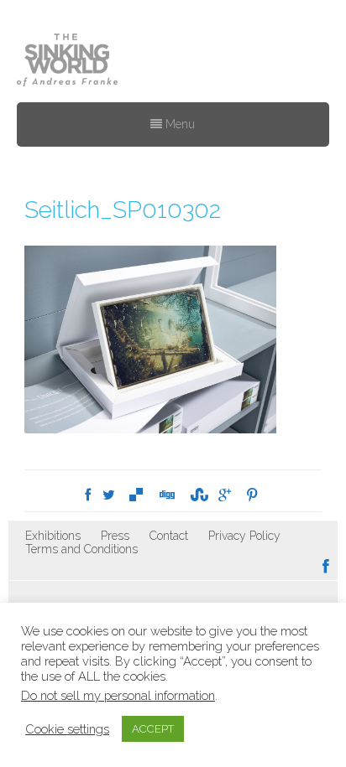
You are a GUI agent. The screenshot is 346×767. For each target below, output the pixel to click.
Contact (168, 535)
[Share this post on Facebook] (88, 495)
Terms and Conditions (81, 549)
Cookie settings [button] (67, 729)
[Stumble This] (196, 495)
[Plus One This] (224, 495)
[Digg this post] (166, 495)
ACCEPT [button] (153, 729)
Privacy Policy (244, 535)
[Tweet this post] (108, 495)
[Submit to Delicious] (136, 495)
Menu (178, 124)
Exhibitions (53, 535)
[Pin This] (252, 495)
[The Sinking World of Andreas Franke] (67, 61)
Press (115, 535)
